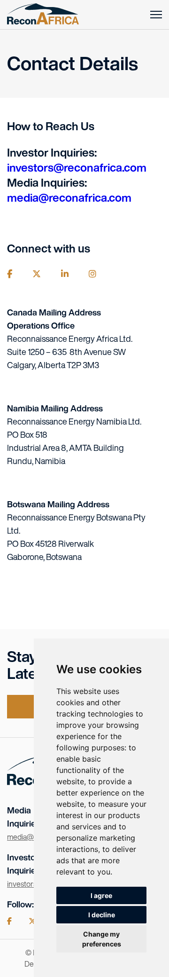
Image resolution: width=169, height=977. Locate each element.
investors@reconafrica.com (76, 167)
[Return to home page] (43, 14)
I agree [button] (101, 895)
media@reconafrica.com (69, 197)
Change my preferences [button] (101, 939)
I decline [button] (101, 915)
